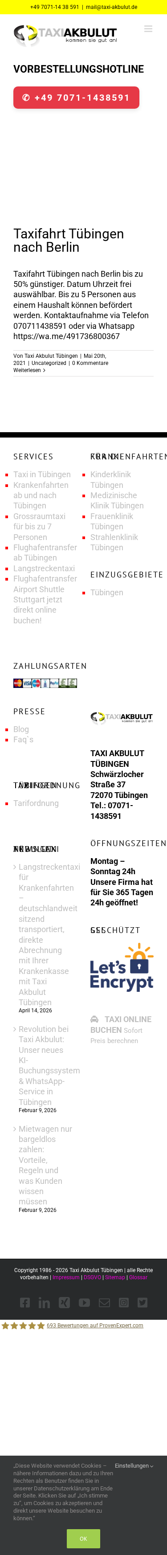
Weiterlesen (27, 370)
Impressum (66, 1277)
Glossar (138, 1277)
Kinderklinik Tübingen (110, 479)
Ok (83, 1539)
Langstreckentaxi (44, 568)
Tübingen (106, 592)
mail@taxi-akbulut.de (111, 7)
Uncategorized (49, 363)
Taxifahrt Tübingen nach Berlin (68, 240)
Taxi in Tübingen (42, 474)
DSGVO (92, 1277)
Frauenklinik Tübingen (111, 521)
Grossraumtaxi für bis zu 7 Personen (39, 527)
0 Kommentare (90, 363)
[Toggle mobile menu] (149, 28)
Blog (21, 729)
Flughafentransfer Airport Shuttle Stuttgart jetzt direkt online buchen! (45, 599)
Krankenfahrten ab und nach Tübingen (41, 495)
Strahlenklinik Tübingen (114, 542)
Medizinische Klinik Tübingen (117, 500)
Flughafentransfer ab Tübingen (45, 552)
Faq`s (23, 739)
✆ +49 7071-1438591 (76, 97)
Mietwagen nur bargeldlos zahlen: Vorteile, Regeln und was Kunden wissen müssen (45, 1165)
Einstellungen (132, 1465)
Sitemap (115, 1277)
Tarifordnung (36, 803)
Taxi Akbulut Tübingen (51, 356)
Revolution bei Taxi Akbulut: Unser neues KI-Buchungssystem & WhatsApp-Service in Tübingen (46, 1065)
